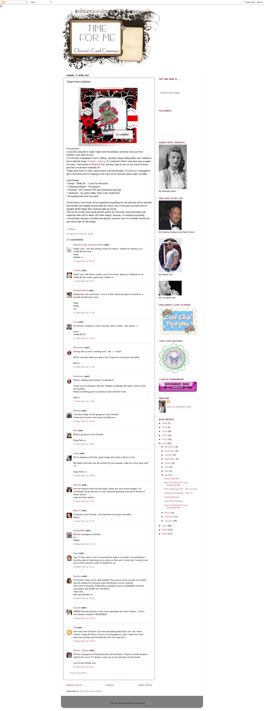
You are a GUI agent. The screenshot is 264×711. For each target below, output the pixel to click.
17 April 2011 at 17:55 (83, 401)
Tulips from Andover (173, 501)
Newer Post (74, 685)
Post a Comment (78, 673)
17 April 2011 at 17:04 (83, 338)
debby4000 (79, 530)
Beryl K (77, 510)
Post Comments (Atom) (91, 691)
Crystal (77, 608)
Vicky (76, 453)
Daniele (77, 485)
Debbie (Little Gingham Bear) (88, 245)
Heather (77, 576)
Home (110, 685)
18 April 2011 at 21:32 (83, 598)
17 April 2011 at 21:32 (83, 521)
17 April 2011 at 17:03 (83, 313)
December (170, 447)
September (170, 459)
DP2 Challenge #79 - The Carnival (180, 489)
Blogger (149, 703)
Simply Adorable (172, 478)
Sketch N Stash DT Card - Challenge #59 (176, 506)
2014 (165, 431)
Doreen (77, 410)
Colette (77, 270)
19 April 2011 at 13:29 (83, 618)
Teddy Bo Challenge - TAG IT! (178, 493)
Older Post (145, 685)
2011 (164, 443)
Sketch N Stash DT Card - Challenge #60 (176, 483)
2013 (165, 435)
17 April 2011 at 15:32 (83, 261)
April (167, 475)
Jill (74, 627)
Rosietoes (78, 347)
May (167, 471)
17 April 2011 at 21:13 (83, 501)
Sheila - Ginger (81, 650)
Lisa (75, 322)
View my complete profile (179, 407)
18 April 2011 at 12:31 (83, 567)
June (167, 467)
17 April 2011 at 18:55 (83, 444)
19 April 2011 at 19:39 (83, 641)
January (169, 521)
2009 (165, 530)
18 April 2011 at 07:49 (83, 544)
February (169, 516)
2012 (165, 439)
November (170, 451)
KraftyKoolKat (80, 290)
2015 (165, 427)
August (168, 463)
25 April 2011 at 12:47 (83, 667)
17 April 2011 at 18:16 (83, 421)
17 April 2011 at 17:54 (83, 367)
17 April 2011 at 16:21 (83, 281)
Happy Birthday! (171, 497)
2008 (165, 534)
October (169, 455)
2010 (165, 526)
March (168, 513)
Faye (75, 553)
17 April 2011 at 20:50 (83, 475)
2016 (165, 423)
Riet (75, 430)
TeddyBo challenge (96, 161)
